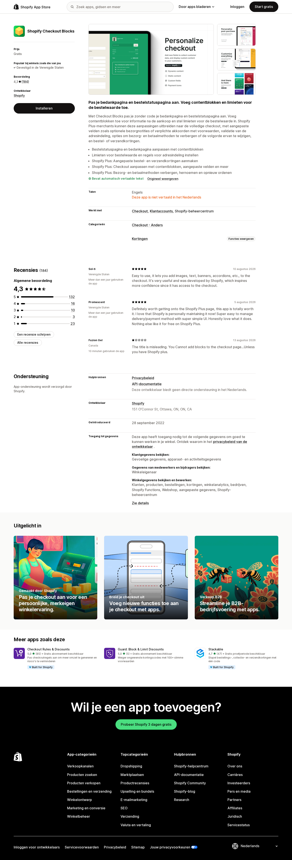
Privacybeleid (143, 378)
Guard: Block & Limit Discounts (141, 649)
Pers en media (239, 791)
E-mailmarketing (134, 800)
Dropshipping (131, 766)
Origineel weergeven (162, 179)
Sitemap (138, 847)
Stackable (215, 649)
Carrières (235, 775)
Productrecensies (135, 783)
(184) (25, 81)
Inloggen (237, 6)
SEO (124, 808)
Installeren (44, 108)
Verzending (130, 816)
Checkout (140, 211)
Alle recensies (27, 342)
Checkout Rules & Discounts (48, 649)
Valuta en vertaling (136, 825)
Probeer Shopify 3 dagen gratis (146, 724)
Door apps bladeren (195, 6)
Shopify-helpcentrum (191, 766)
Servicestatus (238, 825)
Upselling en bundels (137, 791)
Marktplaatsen (132, 775)
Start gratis (264, 6)
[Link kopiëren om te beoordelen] (98, 269)
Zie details (140, 503)
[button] (55, 659)
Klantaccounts (161, 211)
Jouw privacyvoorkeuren (170, 847)
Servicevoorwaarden (82, 847)
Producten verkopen (83, 783)
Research (181, 800)
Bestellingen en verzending (89, 791)
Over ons (234, 766)
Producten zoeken (82, 775)
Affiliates (234, 808)
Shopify (19, 95)
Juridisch (234, 816)
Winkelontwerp (79, 800)
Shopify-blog (184, 791)
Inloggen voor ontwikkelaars (37, 847)
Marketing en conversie (86, 808)
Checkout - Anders (147, 225)
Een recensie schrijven (33, 334)
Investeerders (238, 783)
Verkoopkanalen (80, 766)
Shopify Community (190, 783)
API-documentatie (147, 384)
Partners (234, 800)
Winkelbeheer (78, 816)
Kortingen (140, 239)
